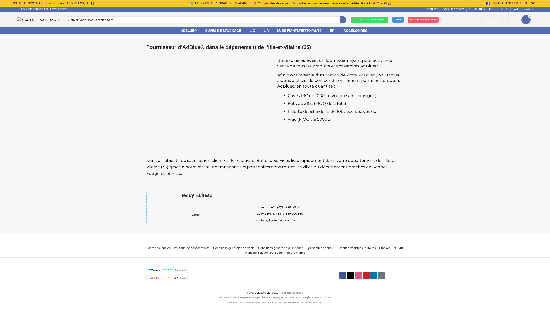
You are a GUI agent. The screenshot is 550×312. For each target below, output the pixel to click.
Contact (527, 9)
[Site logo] (38, 19)
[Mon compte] (486, 19)
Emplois (384, 248)
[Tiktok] (381, 275)
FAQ (515, 9)
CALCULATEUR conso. (372, 19)
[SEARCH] (343, 19)
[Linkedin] (373, 275)
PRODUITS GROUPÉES (423, 19)
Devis (398, 19)
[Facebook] (342, 275)
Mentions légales (159, 248)
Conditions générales (272, 248)
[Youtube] (366, 275)
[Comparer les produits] (512, 19)
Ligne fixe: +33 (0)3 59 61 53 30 (278, 207)
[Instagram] (358, 275)
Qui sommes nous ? (320, 248)
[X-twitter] (350, 275)
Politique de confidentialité (192, 248)
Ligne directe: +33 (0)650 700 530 (279, 213)
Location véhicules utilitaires (357, 248)
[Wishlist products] (499, 19)
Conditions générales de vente (234, 248)
